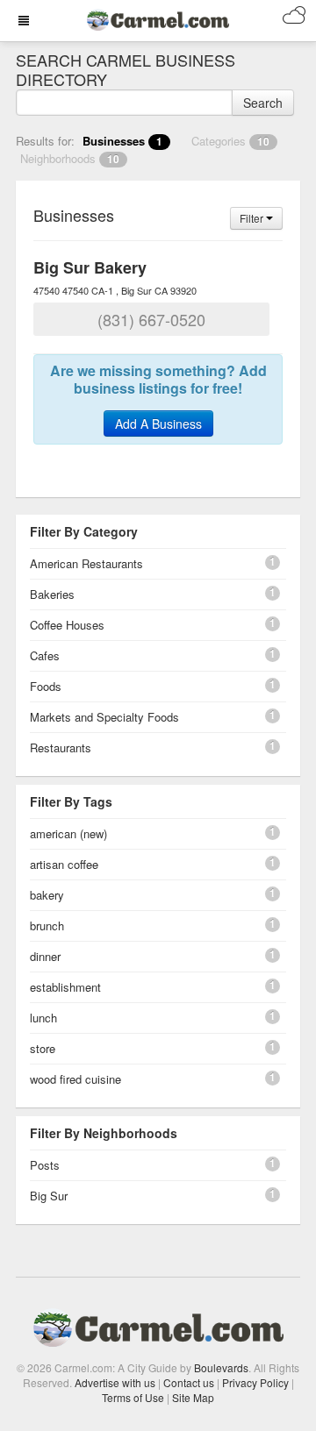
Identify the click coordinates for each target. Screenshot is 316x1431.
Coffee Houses (67, 624)
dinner (45, 956)
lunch (43, 1017)
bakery (47, 894)
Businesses (122, 140)
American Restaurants (86, 563)
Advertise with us (115, 1382)
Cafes (45, 655)
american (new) (68, 833)
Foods (45, 686)
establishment (65, 987)
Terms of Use (133, 1397)
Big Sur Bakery (90, 267)
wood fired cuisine (75, 1079)
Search (263, 102)
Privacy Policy (255, 1382)
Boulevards (221, 1367)
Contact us (188, 1382)
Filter (253, 217)
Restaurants (60, 747)
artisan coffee (64, 864)
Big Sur (49, 1195)
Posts (45, 1165)
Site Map (193, 1397)
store (42, 1048)
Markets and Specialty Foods (104, 716)
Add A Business (158, 423)
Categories (230, 140)
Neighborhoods (69, 158)
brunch (47, 925)
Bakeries (52, 594)
